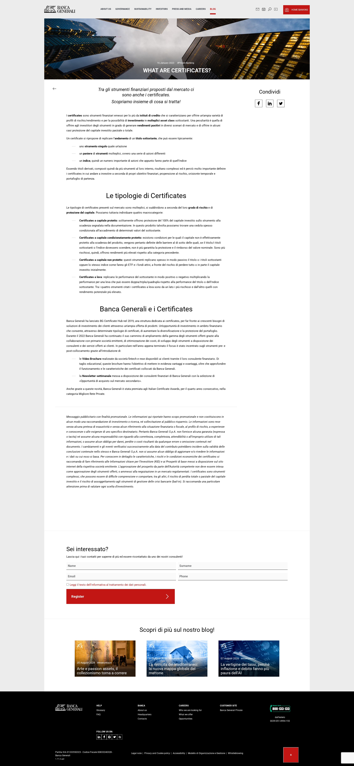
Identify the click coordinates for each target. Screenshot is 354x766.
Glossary (100, 710)
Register (77, 596)
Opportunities (185, 718)
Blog (213, 9)
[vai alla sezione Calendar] (263, 9)
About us (142, 710)
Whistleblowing (235, 753)
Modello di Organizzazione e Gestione (206, 753)
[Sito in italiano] (275, 9)
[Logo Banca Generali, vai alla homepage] (67, 9)
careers (201, 9)
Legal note (136, 753)
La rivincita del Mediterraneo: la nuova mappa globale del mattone (173, 666)
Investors (162, 9)
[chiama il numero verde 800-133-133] (280, 708)
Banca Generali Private (231, 710)
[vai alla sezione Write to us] (257, 9)
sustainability (142, 9)
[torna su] (291, 755)
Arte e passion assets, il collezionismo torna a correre (102, 668)
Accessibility (179, 753)
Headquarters (144, 714)
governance (122, 9)
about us (105, 9)
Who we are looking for (190, 710)
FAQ (98, 714)
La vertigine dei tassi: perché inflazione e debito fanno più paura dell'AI (245, 666)
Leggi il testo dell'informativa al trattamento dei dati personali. (108, 584)
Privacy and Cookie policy (157, 753)
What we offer (186, 714)
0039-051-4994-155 (280, 721)
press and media (181, 9)
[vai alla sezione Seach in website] (269, 9)
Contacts (142, 718)
